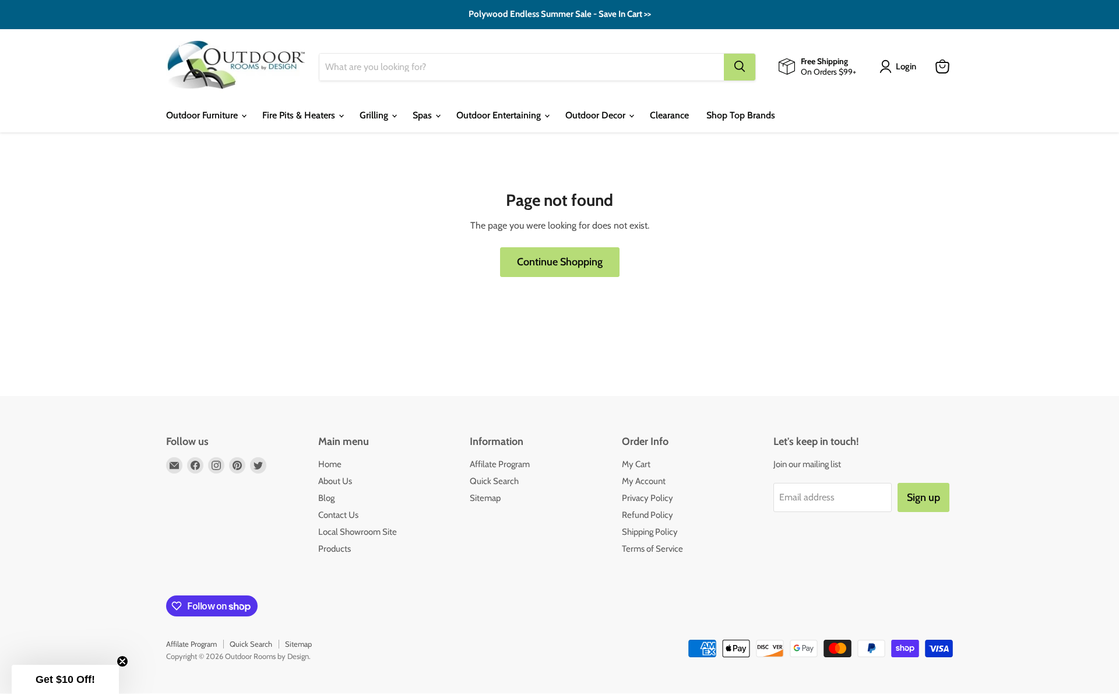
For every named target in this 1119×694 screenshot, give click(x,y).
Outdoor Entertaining (499, 115)
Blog (326, 498)
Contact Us (338, 515)
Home (330, 464)
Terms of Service (652, 549)
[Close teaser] (122, 661)
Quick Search (494, 481)
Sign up (923, 497)
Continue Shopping (560, 261)
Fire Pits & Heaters (299, 115)
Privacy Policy (647, 498)
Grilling (375, 115)
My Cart (636, 464)
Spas (423, 115)
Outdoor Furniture (203, 115)
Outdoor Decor (596, 115)
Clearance (669, 115)
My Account (644, 481)
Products (334, 549)
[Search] (739, 66)
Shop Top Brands (740, 115)
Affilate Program (500, 464)
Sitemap (485, 498)
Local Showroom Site (357, 532)
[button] (65, 679)
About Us (335, 481)
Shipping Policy (650, 532)
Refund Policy (647, 515)
